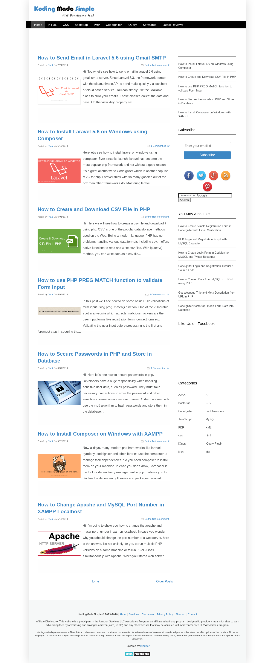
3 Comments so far (160, 294)
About (122, 614)
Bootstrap (81, 24)
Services (134, 614)
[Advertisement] (137, 40)
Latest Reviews (172, 24)
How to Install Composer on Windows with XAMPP (100, 434)
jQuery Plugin (214, 443)
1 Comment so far (160, 146)
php (208, 451)
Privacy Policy (165, 614)
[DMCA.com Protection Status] (138, 655)
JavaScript (185, 419)
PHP (97, 24)
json (180, 451)
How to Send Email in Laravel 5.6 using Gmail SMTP (102, 58)
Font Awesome (215, 411)
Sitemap (180, 614)
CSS (66, 24)
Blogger (145, 646)
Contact (192, 614)
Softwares (149, 24)
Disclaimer (148, 614)
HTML (52, 24)
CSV (208, 403)
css (180, 435)
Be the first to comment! (157, 65)
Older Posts (164, 581)
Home (38, 24)
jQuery (132, 24)
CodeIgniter (114, 24)
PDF (181, 427)
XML (208, 427)
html (208, 435)
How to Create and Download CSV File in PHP (94, 209)
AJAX (182, 394)
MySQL (210, 419)
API (208, 394)
